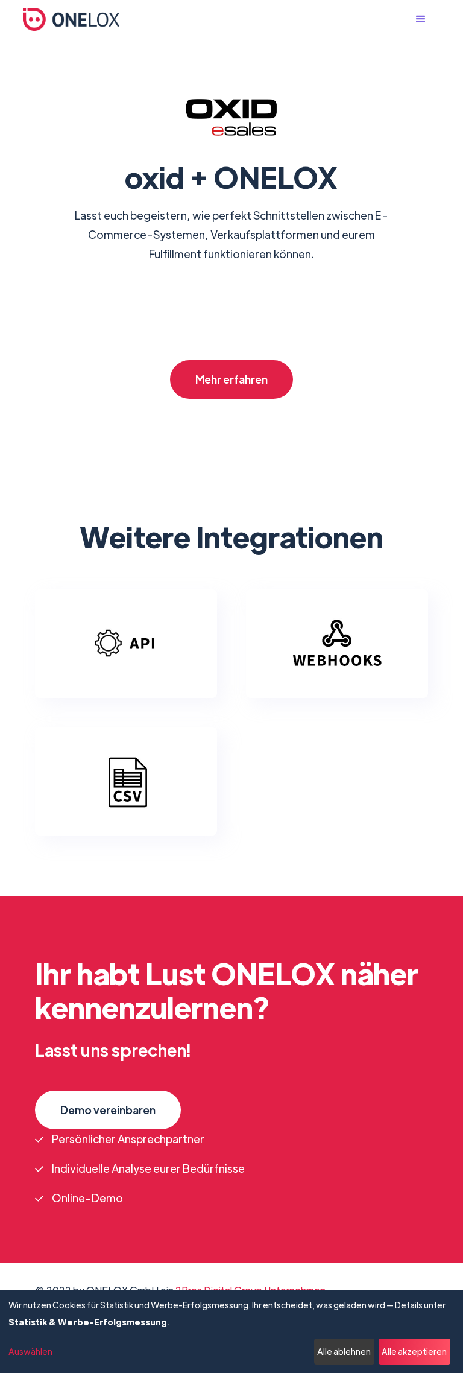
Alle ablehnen (344, 1351)
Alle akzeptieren (414, 1351)
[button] (427, 19)
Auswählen (30, 1351)
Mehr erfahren (231, 379)
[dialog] (231, 1331)
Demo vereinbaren (108, 1110)
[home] (71, 19)
